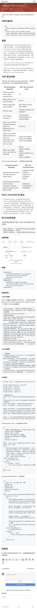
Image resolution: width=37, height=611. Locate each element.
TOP (32, 606)
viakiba (5, 1)
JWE (11, 9)
